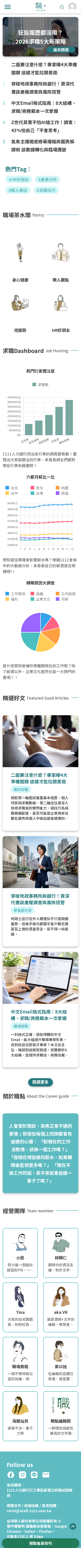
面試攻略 (21, 789)
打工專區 (36, 1490)
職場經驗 (21, 1026)
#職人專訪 (18, 190)
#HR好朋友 (19, 179)
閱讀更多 (40, 1082)
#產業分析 (47, 179)
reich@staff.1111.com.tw (29, 1510)
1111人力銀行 (18, 1490)
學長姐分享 (23, 910)
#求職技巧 (46, 190)
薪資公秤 (51, 1490)
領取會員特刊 (40, 1543)
